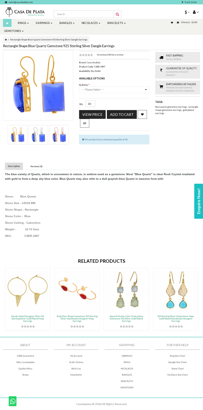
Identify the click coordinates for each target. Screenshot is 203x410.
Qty (81, 104)
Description (14, 166)
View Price (92, 114)
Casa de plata (93, 62)
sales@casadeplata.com (21, 2)
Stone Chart (177, 368)
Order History (76, 362)
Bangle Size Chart (178, 362)
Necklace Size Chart (177, 374)
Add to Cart (122, 114)
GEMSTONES (126, 387)
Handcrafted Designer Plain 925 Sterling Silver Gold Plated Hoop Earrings (27, 318)
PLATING (83, 85)
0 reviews (102, 54)
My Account (76, 355)
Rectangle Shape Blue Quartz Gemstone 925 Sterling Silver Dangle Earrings (48, 39)
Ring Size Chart (177, 355)
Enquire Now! (198, 201)
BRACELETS (127, 381)
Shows (25, 374)
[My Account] (194, 11)
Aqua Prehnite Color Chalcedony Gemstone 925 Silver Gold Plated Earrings (126, 318)
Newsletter (76, 374)
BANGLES (127, 374)
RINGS (127, 362)
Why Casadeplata (25, 362)
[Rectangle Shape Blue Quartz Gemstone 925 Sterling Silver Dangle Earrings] (17, 135)
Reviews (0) (36, 166)
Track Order (190, 2)
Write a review (115, 54)
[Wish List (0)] (172, 22)
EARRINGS (127, 355)
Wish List (76, 368)
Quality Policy (25, 368)
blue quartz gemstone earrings (171, 106)
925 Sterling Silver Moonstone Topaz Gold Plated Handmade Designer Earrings (175, 318)
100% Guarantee (25, 355)
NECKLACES (127, 368)
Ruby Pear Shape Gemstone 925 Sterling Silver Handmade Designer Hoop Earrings (77, 318)
